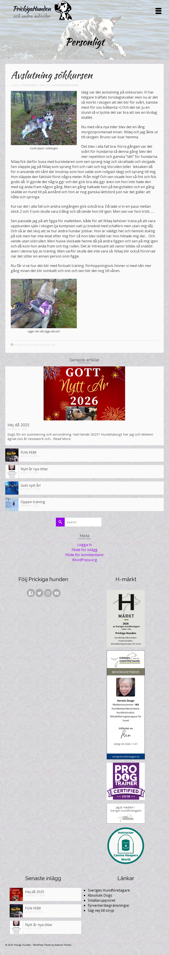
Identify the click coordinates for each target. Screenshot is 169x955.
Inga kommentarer (65, 85)
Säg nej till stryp (101, 910)
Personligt (50, 344)
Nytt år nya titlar (34, 469)
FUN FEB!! (28, 452)
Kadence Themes (63, 944)
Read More (62, 438)
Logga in (84, 544)
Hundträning (30, 344)
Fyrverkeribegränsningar (108, 905)
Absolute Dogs (100, 895)
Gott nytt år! (30, 485)
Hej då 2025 (18, 424)
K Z (16, 85)
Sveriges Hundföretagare (109, 890)
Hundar (18, 344)
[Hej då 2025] (84, 393)
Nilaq (41, 344)
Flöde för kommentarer (84, 554)
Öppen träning (33, 501)
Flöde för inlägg (84, 549)
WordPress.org (84, 559)
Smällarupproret (101, 900)
